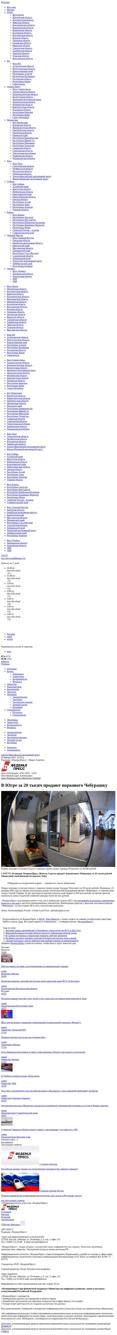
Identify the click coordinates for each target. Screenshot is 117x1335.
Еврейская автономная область (28, 243)
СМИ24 (5, 1331)
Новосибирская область (24, 197)
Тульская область (21, 56)
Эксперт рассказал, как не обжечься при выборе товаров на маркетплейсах (42, 941)
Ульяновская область (23, 156)
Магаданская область (23, 248)
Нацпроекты (13, 689)
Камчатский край (21, 245)
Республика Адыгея (22, 74)
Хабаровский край (22, 258)
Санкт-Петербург (21, 117)
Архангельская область (24, 92)
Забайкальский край (22, 263)
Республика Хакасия (23, 207)
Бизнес (10, 671)
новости (5, 661)
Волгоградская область (24, 69)
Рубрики (5, 664)
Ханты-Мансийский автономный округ (32, 176)
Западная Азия (23, 1137)
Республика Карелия (23, 112)
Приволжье (12, 120)
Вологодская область (23, 97)
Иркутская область (22, 189)
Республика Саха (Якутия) (25, 253)
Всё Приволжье (20, 122)
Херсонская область (22, 276)
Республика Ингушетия (24, 220)
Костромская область (23, 35)
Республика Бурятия (22, 266)
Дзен (20, 921)
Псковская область (22, 110)
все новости (7, 1142)
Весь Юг (17, 63)
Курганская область (22, 171)
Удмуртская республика (24, 153)
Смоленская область (22, 48)
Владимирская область (24, 25)
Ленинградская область (24, 102)
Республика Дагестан (23, 217)
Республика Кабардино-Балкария (29, 222)
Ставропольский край (23, 233)
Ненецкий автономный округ (27, 99)
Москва (10, 10)
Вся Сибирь (18, 184)
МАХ (41, 919)
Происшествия (14, 687)
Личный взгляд (20, 705)
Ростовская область (22, 79)
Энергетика (18, 676)
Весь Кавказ (18, 215)
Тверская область (21, 53)
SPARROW (6, 1326)
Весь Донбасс (19, 271)
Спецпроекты (13, 710)
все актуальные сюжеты (13, 1200)
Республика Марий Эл (24, 140)
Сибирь (10, 181)
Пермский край (20, 135)
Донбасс (11, 268)
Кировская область (22, 125)
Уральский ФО (19, 1030)
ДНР (15, 281)
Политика (12, 669)
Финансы (17, 681)
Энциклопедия (20, 697)
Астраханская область (23, 66)
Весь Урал (17, 163)
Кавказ (10, 212)
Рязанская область (21, 45)
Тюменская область (22, 174)
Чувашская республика (24, 158)
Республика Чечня (21, 227)
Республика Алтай (22, 202)
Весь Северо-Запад (22, 89)
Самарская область (22, 148)
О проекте (6, 1212)
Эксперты (12, 694)
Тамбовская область (22, 51)
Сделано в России (48, 1164)
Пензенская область (22, 133)
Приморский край (21, 251)
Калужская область (22, 33)
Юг (8, 61)
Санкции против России (52, 1191)
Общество (12, 684)
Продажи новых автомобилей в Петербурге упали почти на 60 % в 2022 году (43, 930)
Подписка (17, 712)
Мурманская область (23, 104)
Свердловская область (23, 166)
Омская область (20, 199)
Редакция (5, 1217)
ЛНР (15, 279)
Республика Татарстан (23, 145)
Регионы (5, 2)
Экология (11, 692)
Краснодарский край (23, 71)
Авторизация (7, 1219)
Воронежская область (23, 27)
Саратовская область (23, 151)
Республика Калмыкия (24, 76)
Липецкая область (21, 40)
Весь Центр (18, 15)
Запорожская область (23, 274)
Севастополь (19, 84)
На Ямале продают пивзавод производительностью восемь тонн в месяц (41, 938)
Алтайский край (21, 186)
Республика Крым (21, 81)
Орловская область (22, 43)
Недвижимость (20, 679)
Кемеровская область (23, 192)
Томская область (21, 209)
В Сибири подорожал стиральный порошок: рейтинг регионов (36, 935)
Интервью (18, 707)
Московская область (22, 17)
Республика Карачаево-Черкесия (28, 225)
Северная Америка (21, 1098)
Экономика (18, 674)
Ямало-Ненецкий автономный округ (31, 179)
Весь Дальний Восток (23, 238)
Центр (10, 12)
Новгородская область (23, 107)
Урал (9, 161)
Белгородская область (23, 20)
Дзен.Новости (52, 919)
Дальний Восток (15, 235)
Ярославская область (23, 58)
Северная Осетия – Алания (26, 230)
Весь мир (11, 7)
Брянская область (21, 22)
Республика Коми (21, 115)
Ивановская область (22, 30)
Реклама (11, 634)
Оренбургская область (23, 130)
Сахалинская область (23, 256)
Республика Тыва (21, 204)
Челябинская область (23, 168)
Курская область (20, 38)
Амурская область (21, 240)
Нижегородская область (24, 127)
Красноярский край (22, 194)
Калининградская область (25, 94)
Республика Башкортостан (25, 138)
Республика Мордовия (24, 143)
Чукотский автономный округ (27, 261)
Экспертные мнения (22, 702)
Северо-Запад (13, 86)
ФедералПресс (85, 921)
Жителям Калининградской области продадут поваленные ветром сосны (41, 933)
